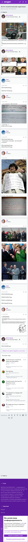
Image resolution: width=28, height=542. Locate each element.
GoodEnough (10, 399)
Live (7, 372)
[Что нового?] (26, 2)
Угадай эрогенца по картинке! (15, 404)
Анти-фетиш (9, 371)
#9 (25, 314)
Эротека (3, 512)
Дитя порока (5, 8)
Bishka (8, 366)
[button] (2, 2)
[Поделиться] (24, 21)
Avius (8, 376)
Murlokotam (10, 409)
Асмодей (8, 384)
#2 (25, 56)
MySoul (7, 406)
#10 (25, 344)
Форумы (3, 509)
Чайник (9, 388)
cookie (22, 523)
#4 (25, 101)
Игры (11, 406)
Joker (7, 396)
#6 (25, 158)
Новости (13, 362)
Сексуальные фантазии (15, 396)
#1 (25, 21)
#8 (25, 292)
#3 (25, 85)
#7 (25, 226)
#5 (25, 137)
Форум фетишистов (14, 372)
